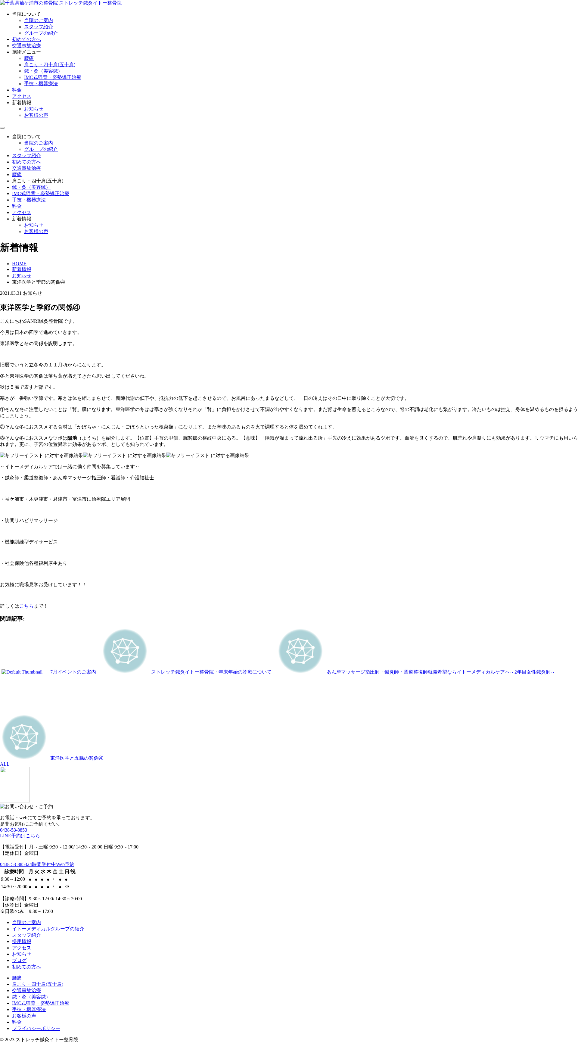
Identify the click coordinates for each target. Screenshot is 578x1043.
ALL (5, 764)
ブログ (19, 960)
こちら (26, 606)
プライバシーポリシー (36, 1028)
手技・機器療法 (41, 83)
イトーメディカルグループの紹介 (48, 928)
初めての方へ (26, 39)
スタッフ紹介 (38, 26)
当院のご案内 (38, 20)
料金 (17, 89)
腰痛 (29, 58)
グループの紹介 (41, 33)
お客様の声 (36, 115)
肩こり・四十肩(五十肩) (49, 64)
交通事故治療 (26, 45)
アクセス (21, 96)
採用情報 (21, 941)
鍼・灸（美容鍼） (43, 70)
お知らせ (33, 108)
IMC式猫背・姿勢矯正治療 (52, 77)
